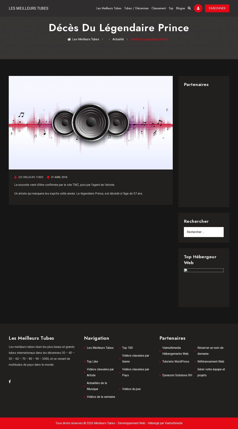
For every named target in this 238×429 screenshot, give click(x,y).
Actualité (118, 39)
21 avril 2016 (59, 177)
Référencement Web (210, 361)
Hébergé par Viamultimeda (165, 423)
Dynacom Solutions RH (177, 375)
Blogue (180, 8)
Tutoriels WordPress (175, 361)
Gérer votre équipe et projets (211, 372)
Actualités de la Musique (97, 386)
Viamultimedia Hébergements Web (175, 350)
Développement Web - (133, 423)
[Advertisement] (204, 146)
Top (171, 8)
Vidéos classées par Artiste (100, 372)
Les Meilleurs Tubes (28, 8)
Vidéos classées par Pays (135, 372)
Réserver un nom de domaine (210, 350)
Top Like (92, 361)
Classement (159, 8)
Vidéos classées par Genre (135, 358)
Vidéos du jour (131, 389)
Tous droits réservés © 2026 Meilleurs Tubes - (87, 423)
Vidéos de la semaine (101, 397)
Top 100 (127, 348)
